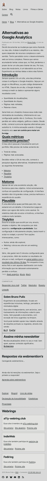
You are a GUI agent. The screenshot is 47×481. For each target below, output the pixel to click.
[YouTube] (15, 478)
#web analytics (13, 274)
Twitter (24, 285)
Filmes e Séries (37, 9)
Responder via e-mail (10, 285)
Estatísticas (33, 398)
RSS (16, 472)
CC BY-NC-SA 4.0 (34, 472)
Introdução (10, 75)
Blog (11, 9)
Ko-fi (6, 330)
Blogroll (14, 393)
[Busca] (11, 15)
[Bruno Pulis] (3, 4)
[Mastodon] (7, 478)
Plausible (7, 173)
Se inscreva (9, 346)
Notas (18, 9)
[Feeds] (23, 478)
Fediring (32, 462)
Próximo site (32, 428)
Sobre (4, 9)
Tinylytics (8, 176)
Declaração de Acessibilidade (14, 398)
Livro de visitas (26, 393)
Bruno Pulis (32, 42)
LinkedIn (5, 290)
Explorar (5, 393)
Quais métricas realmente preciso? (16, 138)
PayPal (12, 330)
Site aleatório (20, 428)
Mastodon (33, 285)
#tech (28, 274)
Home (4, 22)
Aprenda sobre (14, 380)
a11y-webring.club (30, 423)
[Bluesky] (11, 478)
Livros (25, 9)
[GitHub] (3, 478)
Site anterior (9, 428)
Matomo (7, 170)
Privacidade (6, 404)
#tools (22, 274)
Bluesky (42, 285)
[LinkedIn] (19, 478)
